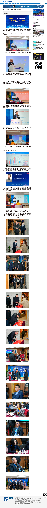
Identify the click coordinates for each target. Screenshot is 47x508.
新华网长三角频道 (23, 498)
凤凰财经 (39, 500)
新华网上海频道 (19, 498)
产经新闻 (12, 3)
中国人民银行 (16, 501)
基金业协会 (19, 503)
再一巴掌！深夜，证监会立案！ (37, 36)
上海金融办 (31, 501)
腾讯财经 (31, 500)
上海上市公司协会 (17, 504)
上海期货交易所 (20, 502)
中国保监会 (22, 501)
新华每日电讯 (32, 498)
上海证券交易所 (16, 502)
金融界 (29, 500)
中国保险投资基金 (38, 502)
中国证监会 (19, 501)
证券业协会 (25, 503)
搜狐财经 (34, 500)
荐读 (33, 17)
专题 (33, 28)
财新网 (24, 500)
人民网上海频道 (16, 499)
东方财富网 (16, 500)
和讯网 (21, 500)
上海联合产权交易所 (33, 502)
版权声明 (24, 497)
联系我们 (21, 497)
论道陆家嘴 (15, 3)
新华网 (15, 498)
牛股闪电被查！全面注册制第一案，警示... (38, 35)
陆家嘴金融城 (22, 499)
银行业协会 (28, 503)
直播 (35, 28)
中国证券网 (27, 498)
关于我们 (19, 497)
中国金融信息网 (26, 499)
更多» (43, 17)
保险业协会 (16, 503)
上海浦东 (29, 501)
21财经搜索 (26, 500)
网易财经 (37, 500)
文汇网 (19, 499)
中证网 (30, 498)
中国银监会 (26, 501)
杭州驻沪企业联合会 (26, 504)
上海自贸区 (34, 501)
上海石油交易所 (29, 502)
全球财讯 (8, 3)
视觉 (33, 51)
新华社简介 (16, 497)
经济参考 (36, 498)
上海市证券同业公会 (21, 504)
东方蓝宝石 (19, 3)
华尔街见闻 (19, 500)
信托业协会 (22, 503)
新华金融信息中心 (40, 498)
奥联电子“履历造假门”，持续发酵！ (37, 34)
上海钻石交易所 (25, 502)
